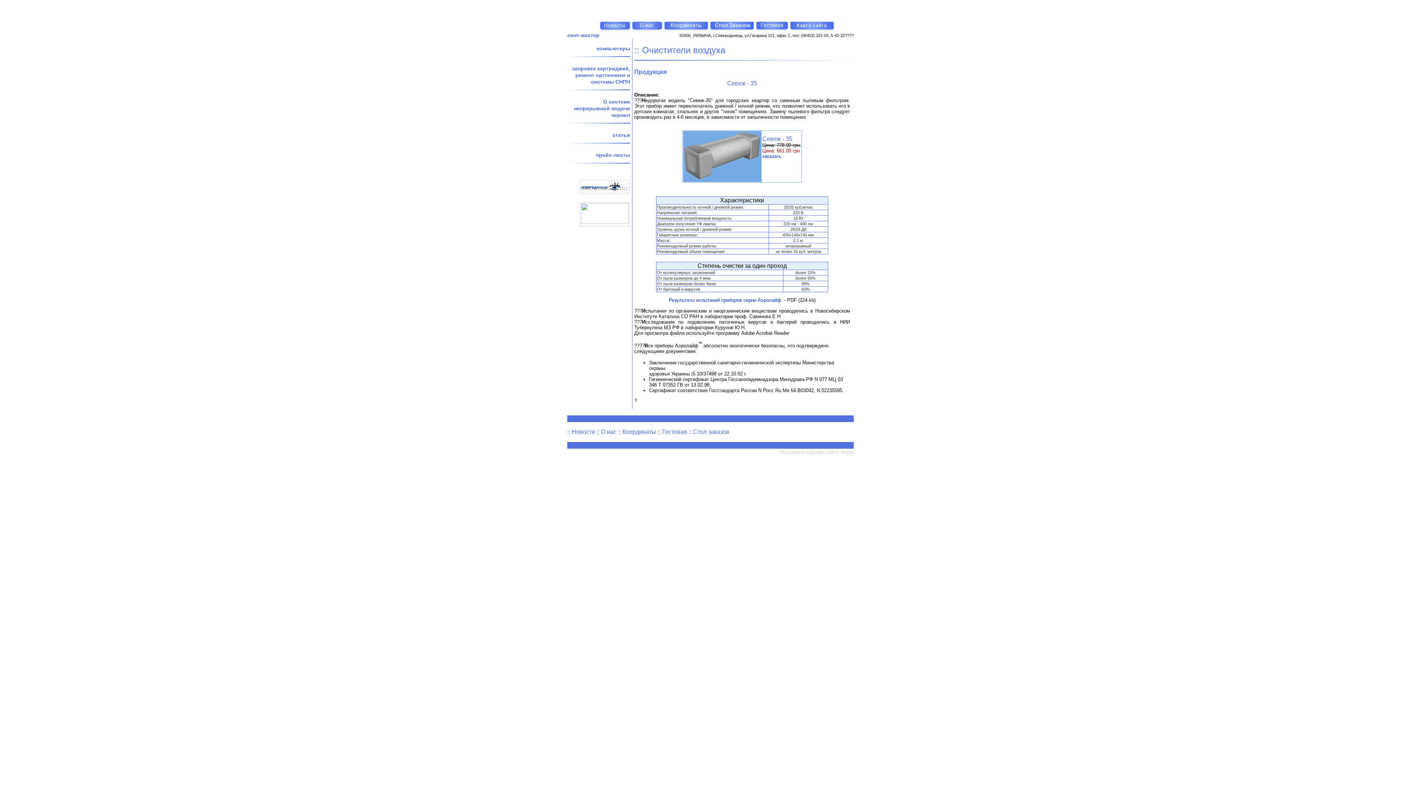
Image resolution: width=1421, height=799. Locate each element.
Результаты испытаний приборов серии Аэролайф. (726, 300)
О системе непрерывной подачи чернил (602, 108)
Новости (583, 432)
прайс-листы (613, 155)
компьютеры (613, 48)
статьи (621, 135)
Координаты (639, 432)
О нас (609, 432)
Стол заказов (711, 432)
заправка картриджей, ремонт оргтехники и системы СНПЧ (601, 75)
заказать (772, 156)
